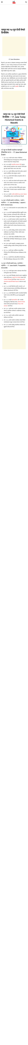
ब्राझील (17, 86)
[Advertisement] (14, 15)
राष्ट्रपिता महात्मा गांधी (16, 164)
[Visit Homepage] (14, 2)
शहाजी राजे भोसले (17, 277)
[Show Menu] (2, 2)
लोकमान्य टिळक (21, 302)
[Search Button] (26, 2)
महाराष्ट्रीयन (14, 299)
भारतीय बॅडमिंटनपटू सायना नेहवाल (19, 194)
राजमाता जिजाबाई (8, 279)
